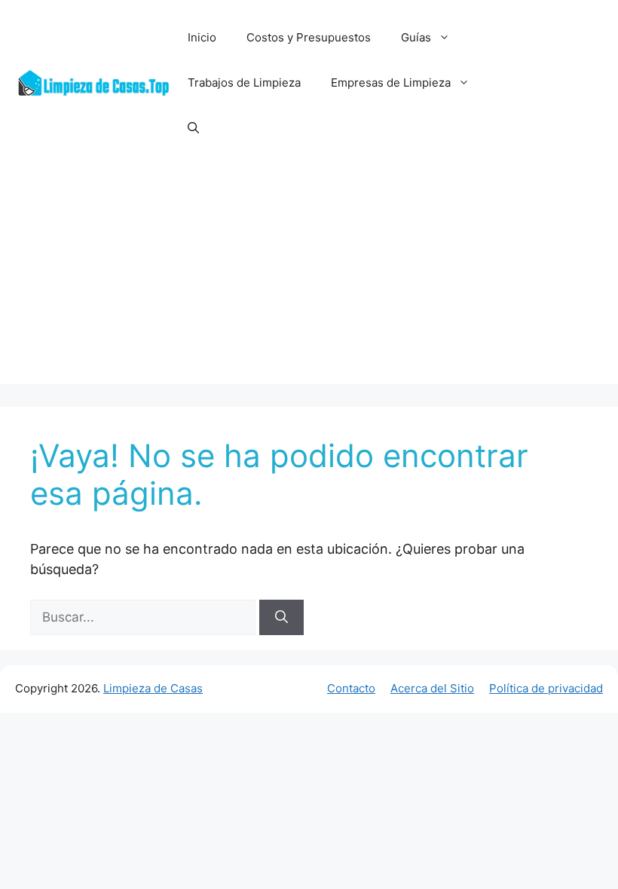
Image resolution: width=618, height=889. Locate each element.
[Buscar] (281, 618)
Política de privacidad (546, 688)
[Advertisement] (309, 278)
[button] (193, 128)
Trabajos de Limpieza (244, 82)
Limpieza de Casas (153, 688)
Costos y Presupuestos (308, 37)
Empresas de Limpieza (391, 82)
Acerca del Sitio (432, 688)
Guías (416, 37)
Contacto (351, 688)
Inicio (202, 37)
